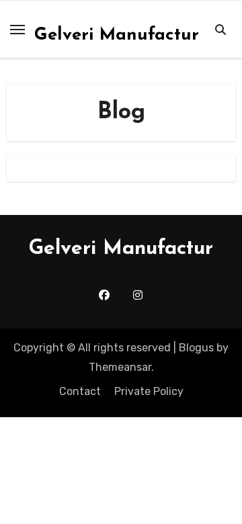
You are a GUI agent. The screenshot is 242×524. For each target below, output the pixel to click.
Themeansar (120, 367)
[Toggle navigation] (17, 29)
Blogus (196, 347)
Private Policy (149, 391)
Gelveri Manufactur (116, 35)
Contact (80, 391)
